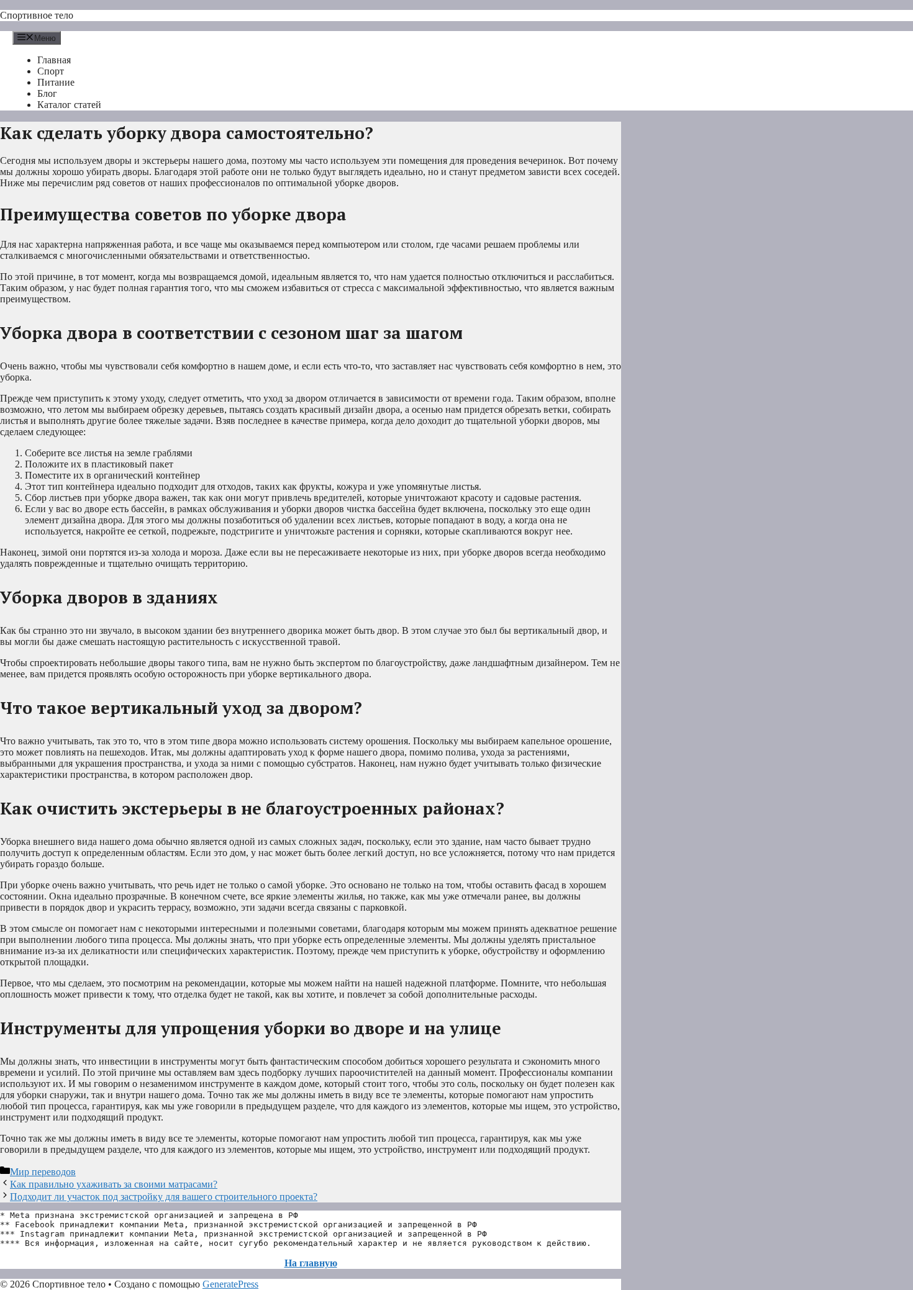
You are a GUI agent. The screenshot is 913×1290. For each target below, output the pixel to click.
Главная (54, 60)
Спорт (50, 71)
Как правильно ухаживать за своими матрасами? (113, 1184)
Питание (56, 82)
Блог (47, 93)
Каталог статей (69, 104)
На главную (310, 1263)
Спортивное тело (36, 15)
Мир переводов (43, 1171)
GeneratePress (230, 1284)
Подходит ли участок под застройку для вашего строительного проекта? (163, 1196)
